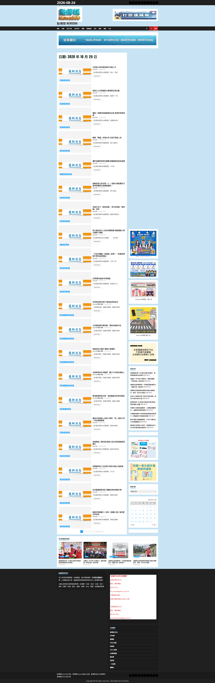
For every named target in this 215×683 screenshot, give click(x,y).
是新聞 (112, 660)
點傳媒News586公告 (64, 677)
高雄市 (68, 150)
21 (139, 518)
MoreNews (114, 681)
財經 (63, 28)
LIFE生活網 (113, 643)
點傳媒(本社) (114, 632)
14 (139, 514)
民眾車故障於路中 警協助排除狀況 (75, 306)
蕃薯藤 (112, 639)
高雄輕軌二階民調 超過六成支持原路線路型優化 (75, 447)
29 (143, 522)
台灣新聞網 (113, 653)
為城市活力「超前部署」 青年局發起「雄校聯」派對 (75, 212)
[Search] (146, 28)
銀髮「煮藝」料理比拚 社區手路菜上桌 (75, 142)
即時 (155, 28)
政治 (95, 28)
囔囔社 (112, 667)
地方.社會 (69, 28)
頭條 (58, 28)
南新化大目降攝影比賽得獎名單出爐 (75, 95)
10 (151, 510)
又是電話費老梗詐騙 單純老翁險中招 (75, 330)
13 (136, 514)
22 (143, 518)
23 (147, 518)
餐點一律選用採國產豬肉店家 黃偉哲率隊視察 (75, 118)
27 (136, 522)
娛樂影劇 (89, 28)
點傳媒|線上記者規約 (98, 674)
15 (143, 514)
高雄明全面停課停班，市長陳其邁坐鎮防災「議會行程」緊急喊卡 (120, 550)
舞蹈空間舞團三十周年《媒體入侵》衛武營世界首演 (75, 517)
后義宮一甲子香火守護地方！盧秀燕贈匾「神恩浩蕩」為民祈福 (95, 550)
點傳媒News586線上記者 (81, 674)
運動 (105, 28)
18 (154, 514)
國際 (100, 28)
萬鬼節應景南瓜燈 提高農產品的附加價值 (75, 400)
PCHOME (112, 636)
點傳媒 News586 (67, 23)
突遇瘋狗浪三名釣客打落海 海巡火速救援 (75, 470)
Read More (97, 76)
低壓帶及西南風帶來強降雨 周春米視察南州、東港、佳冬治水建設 (144, 550)
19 (132, 518)
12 (132, 514)
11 (154, 510)
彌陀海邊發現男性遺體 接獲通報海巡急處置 (75, 165)
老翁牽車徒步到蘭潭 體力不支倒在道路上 (75, 377)
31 (151, 522)
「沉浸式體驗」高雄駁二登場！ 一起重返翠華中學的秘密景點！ (75, 259)
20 (136, 518)
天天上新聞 (113, 650)
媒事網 (112, 646)
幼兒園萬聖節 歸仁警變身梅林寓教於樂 (75, 494)
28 (139, 522)
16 (147, 514)
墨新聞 (112, 657)
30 (147, 522)
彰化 (61, 244)
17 (151, 514)
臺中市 (86, 556)
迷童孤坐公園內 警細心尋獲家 (75, 353)
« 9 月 (132, 525)
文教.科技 (76, 28)
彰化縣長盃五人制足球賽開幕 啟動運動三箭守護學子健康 (75, 236)
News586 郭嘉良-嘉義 (98, 304)
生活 (110, 28)
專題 (83, 28)
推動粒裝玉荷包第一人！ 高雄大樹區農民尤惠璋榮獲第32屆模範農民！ (75, 189)
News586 (95, 69)
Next (101, 531)
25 (154, 518)
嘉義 (61, 315)
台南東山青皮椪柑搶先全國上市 (75, 71)
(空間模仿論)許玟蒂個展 (75, 283)
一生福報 (112, 664)
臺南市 (61, 80)
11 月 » (154, 525)
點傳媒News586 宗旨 (64, 674)
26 (132, 522)
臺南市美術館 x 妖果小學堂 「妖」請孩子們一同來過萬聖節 (75, 424)
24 (151, 518)
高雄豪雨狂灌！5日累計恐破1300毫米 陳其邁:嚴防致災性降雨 (70, 550)
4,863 (97, 531)
